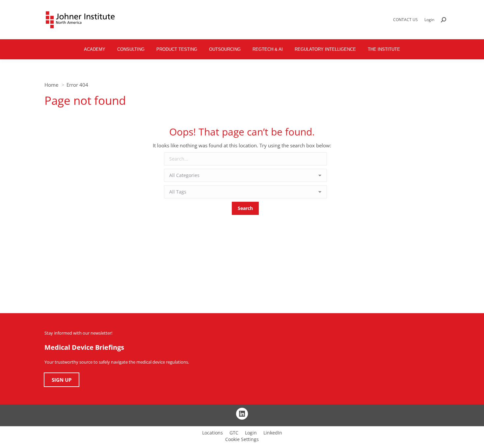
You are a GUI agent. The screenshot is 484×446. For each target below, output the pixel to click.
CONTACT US (405, 19)
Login (429, 19)
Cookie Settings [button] (242, 439)
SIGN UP (61, 379)
